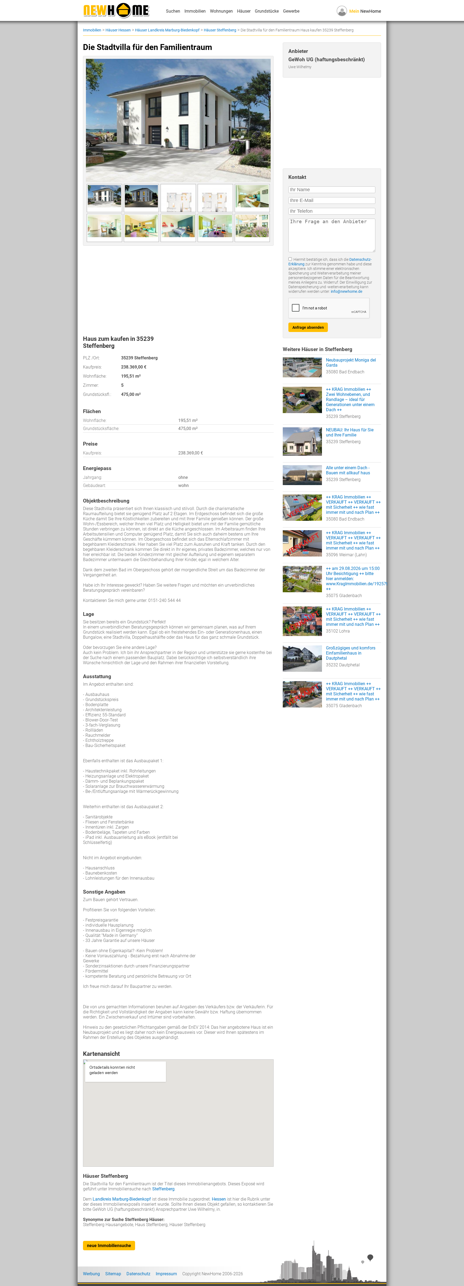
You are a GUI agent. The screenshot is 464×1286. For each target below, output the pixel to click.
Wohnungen (221, 11)
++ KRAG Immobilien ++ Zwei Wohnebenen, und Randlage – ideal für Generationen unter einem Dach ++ (350, 399)
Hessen (219, 1199)
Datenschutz (138, 1273)
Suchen (173, 11)
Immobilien (195, 11)
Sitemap (113, 1273)
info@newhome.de (346, 291)
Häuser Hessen (118, 30)
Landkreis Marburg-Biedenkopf (122, 1199)
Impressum (166, 1273)
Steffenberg (163, 1188)
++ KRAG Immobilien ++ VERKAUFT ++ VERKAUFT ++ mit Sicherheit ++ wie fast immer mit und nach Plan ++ (353, 504)
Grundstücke (267, 11)
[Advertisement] (178, 288)
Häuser (244, 11)
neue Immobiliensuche (109, 1245)
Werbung (91, 1273)
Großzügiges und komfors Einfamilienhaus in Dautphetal (350, 653)
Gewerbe (291, 11)
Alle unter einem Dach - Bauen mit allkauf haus (348, 470)
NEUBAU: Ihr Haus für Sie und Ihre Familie (350, 432)
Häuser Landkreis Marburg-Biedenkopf (167, 30)
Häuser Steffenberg (220, 30)
